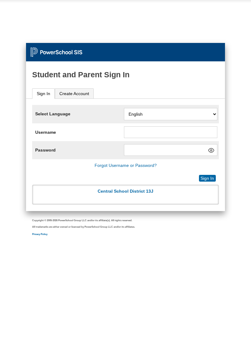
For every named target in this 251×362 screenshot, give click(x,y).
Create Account (74, 93)
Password (45, 150)
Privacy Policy (39, 234)
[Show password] (211, 150)
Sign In (43, 93)
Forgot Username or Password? (126, 165)
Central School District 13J (125, 191)
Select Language (52, 113)
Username (45, 132)
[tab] (43, 93)
